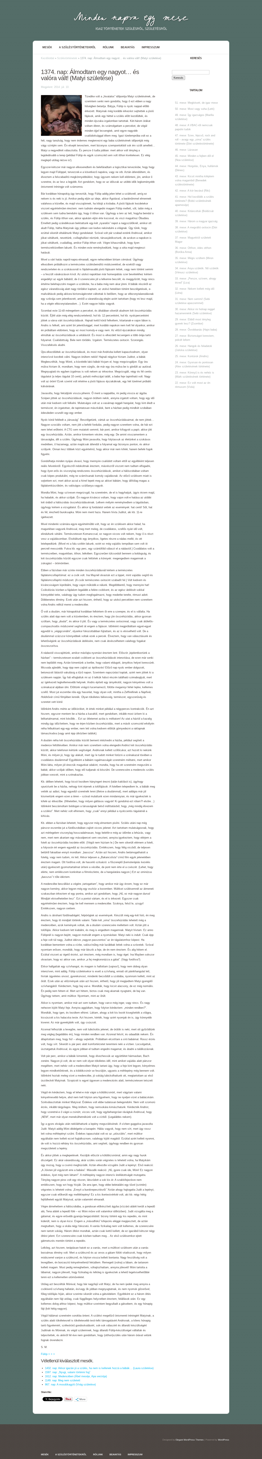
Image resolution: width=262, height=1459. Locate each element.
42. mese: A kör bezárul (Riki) (192, 190)
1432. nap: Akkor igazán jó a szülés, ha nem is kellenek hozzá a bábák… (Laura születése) (99, 1368)
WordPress (223, 1440)
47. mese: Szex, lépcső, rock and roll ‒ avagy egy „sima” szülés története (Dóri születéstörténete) (195, 139)
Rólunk (108, 47)
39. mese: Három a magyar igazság (196, 221)
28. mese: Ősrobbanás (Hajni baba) (196, 329)
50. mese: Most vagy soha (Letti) (194, 108)
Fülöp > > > (48, 1354)
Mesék (47, 47)
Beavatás (128, 47)
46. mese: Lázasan (186, 149)
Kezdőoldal (47, 58)
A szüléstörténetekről (77, 47)
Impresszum (151, 47)
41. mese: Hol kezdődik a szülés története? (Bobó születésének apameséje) (194, 200)
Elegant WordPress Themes (190, 1440)
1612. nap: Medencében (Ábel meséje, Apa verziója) (76, 1376)
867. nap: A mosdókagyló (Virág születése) (70, 1384)
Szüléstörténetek (67, 58)
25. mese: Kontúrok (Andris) (191, 356)
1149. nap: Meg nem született (62, 1380)
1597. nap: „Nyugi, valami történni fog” (67, 1372)
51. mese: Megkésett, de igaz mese (196, 102)
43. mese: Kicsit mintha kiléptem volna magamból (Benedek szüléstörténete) (194, 180)
